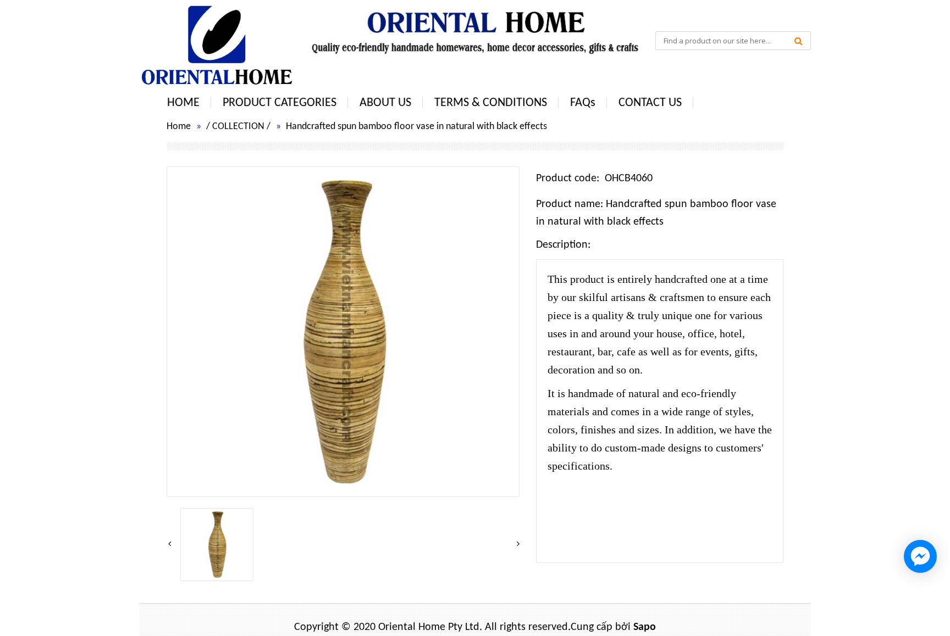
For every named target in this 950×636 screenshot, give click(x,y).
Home (179, 126)
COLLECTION (238, 126)
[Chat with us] (920, 556)
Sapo (644, 627)
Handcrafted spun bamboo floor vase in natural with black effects (416, 126)
